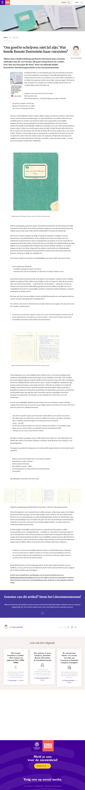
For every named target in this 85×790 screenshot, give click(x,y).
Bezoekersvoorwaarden (53, 786)
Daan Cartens (13, 680)
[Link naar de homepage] (5, 2)
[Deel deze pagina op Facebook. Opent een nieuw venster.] (12, 37)
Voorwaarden (38, 786)
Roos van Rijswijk (77, 58)
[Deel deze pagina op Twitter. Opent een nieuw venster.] (9, 37)
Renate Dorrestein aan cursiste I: (22, 578)
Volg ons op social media (42, 779)
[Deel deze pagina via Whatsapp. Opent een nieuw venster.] (14, 37)
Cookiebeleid (28, 786)
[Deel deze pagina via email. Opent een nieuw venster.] (76, 628)
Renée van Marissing (69, 680)
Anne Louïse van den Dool (42, 678)
